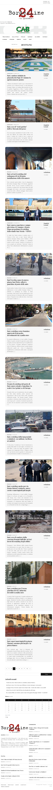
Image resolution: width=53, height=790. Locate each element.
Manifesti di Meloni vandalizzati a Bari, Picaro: (12, 770)
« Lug (6, 717)
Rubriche (19, 39)
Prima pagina (5, 36)
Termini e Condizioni (5, 786)
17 (8, 708)
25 (15, 710)
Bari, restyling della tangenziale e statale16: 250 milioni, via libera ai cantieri (19, 439)
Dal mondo (37, 36)
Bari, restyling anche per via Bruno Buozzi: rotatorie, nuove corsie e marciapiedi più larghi (18, 488)
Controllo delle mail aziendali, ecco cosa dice (40, 777)
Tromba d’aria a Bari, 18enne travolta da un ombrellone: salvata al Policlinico (20, 682)
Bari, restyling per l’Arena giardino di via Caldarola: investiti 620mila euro (17, 590)
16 (48, 706)
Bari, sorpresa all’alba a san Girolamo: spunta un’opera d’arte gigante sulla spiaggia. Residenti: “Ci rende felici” (27, 692)
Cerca (46, 674)
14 (35, 706)
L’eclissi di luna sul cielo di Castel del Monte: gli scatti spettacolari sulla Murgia (20, 690)
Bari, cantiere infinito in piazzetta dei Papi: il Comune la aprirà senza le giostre (19, 77)
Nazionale (30, 36)
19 (21, 708)
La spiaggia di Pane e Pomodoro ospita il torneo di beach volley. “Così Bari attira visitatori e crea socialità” (26, 687)
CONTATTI (17, 784)
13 (27, 668)
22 (42, 708)
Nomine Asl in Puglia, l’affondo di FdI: (10, 776)
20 (28, 708)
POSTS (47, 78)
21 (35, 708)
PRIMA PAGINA (3, 784)
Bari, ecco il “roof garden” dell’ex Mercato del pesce (17, 128)
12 (21, 706)
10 (8, 706)
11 (15, 706)
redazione (9, 171)
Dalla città (14, 36)
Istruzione (12, 39)
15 (42, 706)
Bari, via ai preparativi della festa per (10, 765)
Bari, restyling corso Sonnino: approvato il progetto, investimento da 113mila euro (18, 333)
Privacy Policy (11, 784)
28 (35, 710)
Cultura (44, 36)
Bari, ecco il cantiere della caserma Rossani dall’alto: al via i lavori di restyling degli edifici (19, 539)
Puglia (22, 36)
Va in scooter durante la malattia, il (37, 772)
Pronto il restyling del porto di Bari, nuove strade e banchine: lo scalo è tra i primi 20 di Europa (19, 386)
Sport (30, 39)
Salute (24, 39)
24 (8, 710)
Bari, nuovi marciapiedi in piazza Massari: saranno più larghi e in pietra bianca (19, 643)
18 (15, 708)
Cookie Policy (23, 784)
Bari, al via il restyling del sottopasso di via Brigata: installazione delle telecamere (18, 176)
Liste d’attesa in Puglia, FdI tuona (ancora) (11, 759)
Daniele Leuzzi (10, 73)
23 (48, 708)
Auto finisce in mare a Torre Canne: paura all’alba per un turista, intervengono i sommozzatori (23, 685)
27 (28, 710)
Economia (5, 39)
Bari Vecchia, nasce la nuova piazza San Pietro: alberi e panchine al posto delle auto (17, 282)
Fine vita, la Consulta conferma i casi (38, 766)
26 (21, 710)
